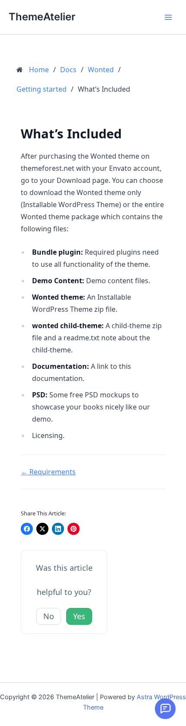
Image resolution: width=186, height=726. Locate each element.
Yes (79, 616)
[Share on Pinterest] (73, 529)
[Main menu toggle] (168, 17)
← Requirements (48, 472)
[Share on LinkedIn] (58, 529)
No (48, 616)
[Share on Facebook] (27, 529)
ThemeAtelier (42, 16)
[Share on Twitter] (42, 529)
